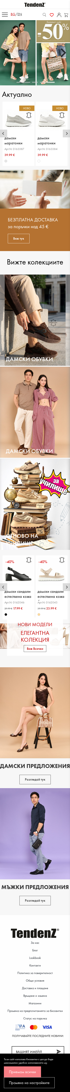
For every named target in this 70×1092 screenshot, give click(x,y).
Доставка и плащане (35, 988)
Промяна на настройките (29, 1082)
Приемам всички (22, 1071)
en (20, 14)
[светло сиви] (6, 161)
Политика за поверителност (35, 973)
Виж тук (18, 238)
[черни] (6, 614)
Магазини (35, 1003)
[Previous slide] (7, 52)
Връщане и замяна (35, 996)
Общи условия (35, 980)
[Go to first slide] (62, 52)
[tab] (19, 82)
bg (13, 14)
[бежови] (39, 614)
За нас (35, 943)
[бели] (39, 161)
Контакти (35, 965)
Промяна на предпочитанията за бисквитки (35, 1011)
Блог (35, 950)
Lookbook (35, 958)
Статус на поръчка (35, 1018)
